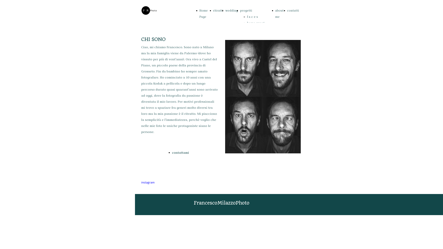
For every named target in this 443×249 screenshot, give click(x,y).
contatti (293, 10)
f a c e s (252, 17)
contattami (180, 153)
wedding (231, 10)
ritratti (218, 10)
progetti (246, 10)
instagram (148, 182)
